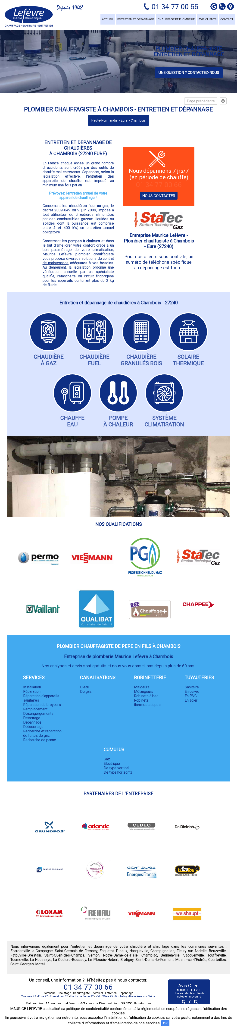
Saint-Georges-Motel (27, 964)
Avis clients (207, 19)
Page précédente (201, 101)
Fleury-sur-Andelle (192, 951)
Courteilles (217, 959)
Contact (226, 19)
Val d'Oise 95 (104, 996)
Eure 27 (43, 996)
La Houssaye (40, 959)
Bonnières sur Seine (142, 996)
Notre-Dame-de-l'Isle (120, 955)
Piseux (121, 951)
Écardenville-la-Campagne (31, 951)
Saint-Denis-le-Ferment (154, 959)
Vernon (94, 955)
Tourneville (19, 959)
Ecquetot (107, 951)
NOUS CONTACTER (158, 195)
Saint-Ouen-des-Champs (64, 955)
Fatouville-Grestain (25, 955)
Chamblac (149, 955)
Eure (124, 120)
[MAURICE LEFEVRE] (29, 16)
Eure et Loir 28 (59, 996)
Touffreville (216, 955)
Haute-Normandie (104, 120)
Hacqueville (138, 951)
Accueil (108, 19)
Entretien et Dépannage (135, 19)
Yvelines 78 (28, 996)
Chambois (138, 120)
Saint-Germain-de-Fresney (76, 951)
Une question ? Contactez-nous (189, 72)
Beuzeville (217, 951)
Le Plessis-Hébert (103, 959)
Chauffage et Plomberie (176, 19)
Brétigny (127, 959)
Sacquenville (193, 955)
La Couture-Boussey (69, 959)
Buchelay (121, 996)
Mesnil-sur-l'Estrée (190, 959)
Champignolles (162, 951)
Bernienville (170, 955)
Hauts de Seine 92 (82, 996)
